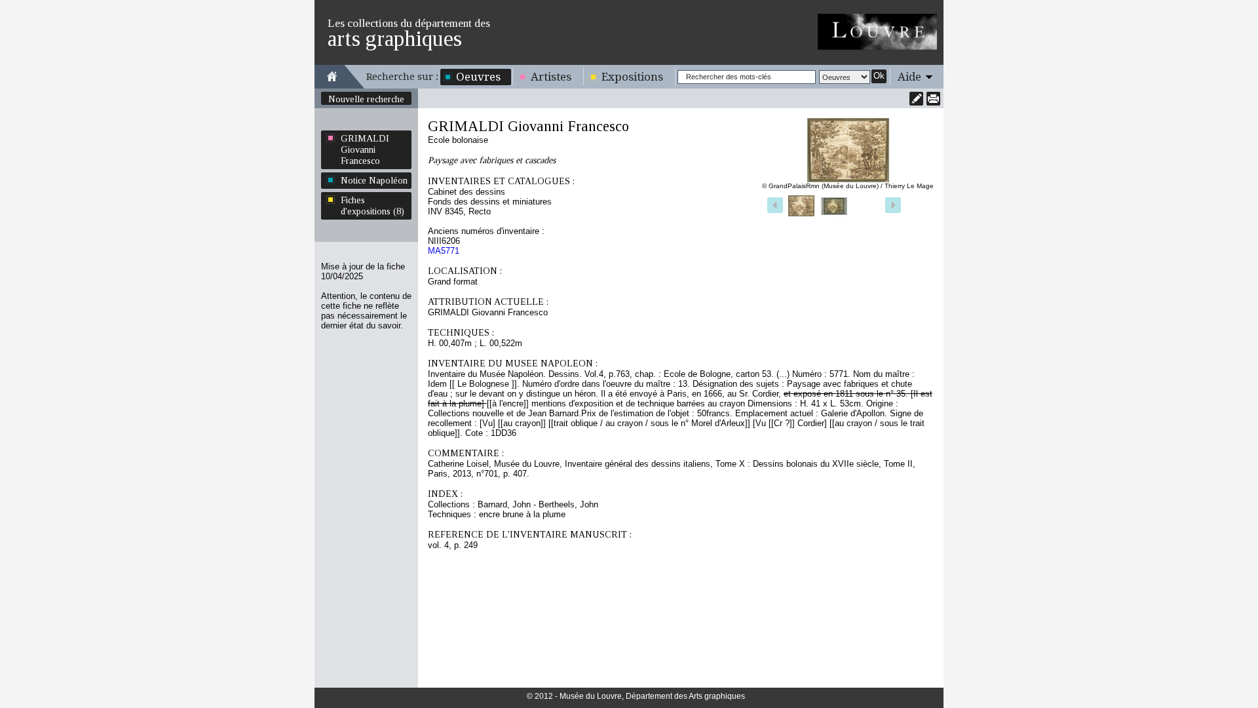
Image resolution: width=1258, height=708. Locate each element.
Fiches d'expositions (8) (372, 205)
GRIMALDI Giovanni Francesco (365, 149)
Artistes (551, 76)
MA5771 (443, 251)
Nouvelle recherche (366, 99)
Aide (909, 76)
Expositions (632, 76)
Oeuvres (478, 76)
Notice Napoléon (374, 180)
